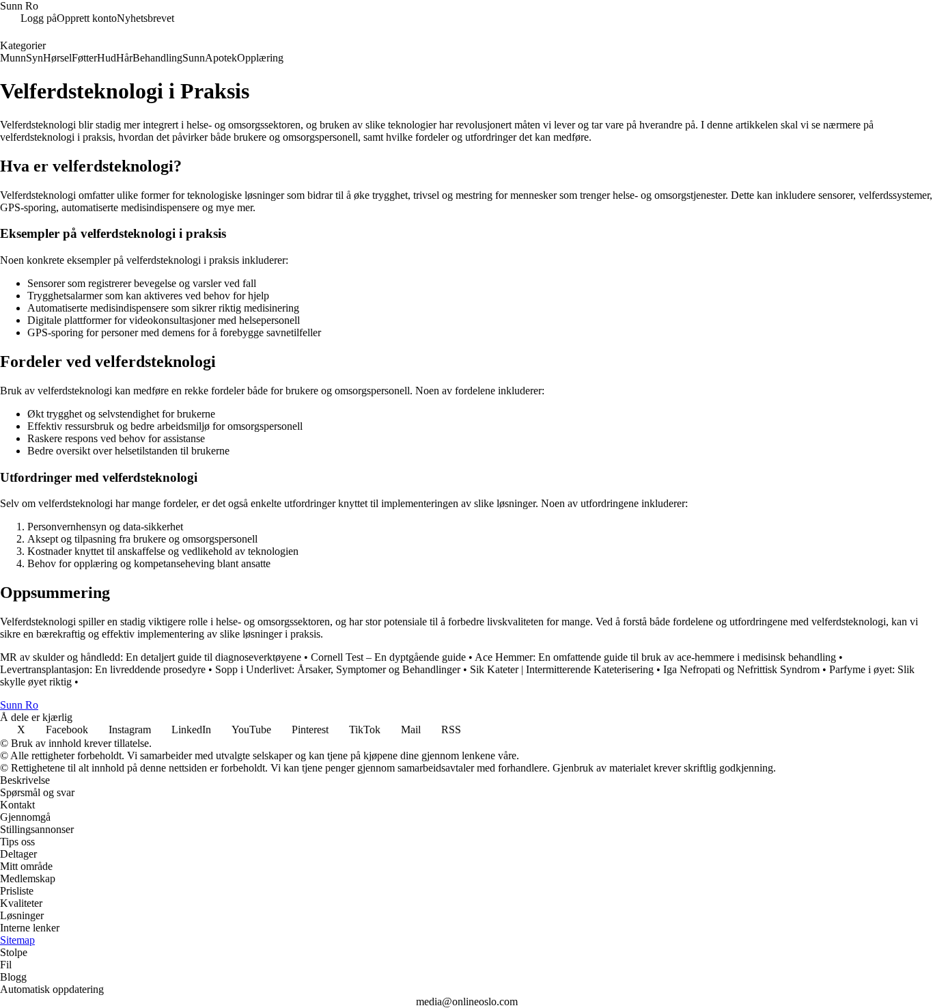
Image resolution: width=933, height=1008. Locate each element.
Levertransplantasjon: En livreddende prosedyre (103, 669)
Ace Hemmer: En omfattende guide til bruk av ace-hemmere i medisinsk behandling (655, 657)
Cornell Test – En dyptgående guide (388, 657)
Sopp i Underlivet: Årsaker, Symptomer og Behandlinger (337, 669)
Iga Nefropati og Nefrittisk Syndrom (741, 669)
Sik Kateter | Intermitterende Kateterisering (562, 669)
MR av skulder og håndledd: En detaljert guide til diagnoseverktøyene (150, 657)
